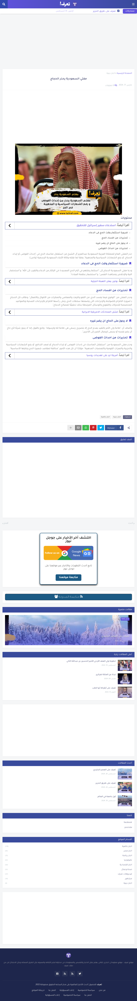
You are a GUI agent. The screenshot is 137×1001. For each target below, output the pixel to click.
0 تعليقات (109, 86)
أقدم (6, 523)
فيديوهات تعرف (68, 874)
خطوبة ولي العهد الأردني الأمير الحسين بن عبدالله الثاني (91, 661)
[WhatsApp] (85, 427)
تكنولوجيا (68, 860)
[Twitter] (100, 427)
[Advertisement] (68, 41)
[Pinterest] (93, 427)
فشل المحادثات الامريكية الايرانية (100, 312)
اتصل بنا (52, 990)
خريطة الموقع (38, 990)
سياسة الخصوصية (86, 990)
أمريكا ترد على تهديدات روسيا (102, 355)
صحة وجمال (68, 870)
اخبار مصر (68, 851)
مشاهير (68, 879)
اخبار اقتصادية (68, 865)
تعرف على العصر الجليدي (115, 636)
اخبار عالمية (105, 417)
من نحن (102, 990)
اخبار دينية (111, 73)
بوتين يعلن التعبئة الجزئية (104, 281)
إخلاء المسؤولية (67, 990)
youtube (128, 828)
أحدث (130, 523)
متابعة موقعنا (68, 577)
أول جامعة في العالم (105, 11)
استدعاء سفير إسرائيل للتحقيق (96, 225)
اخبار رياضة (68, 856)
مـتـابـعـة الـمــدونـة (69, 597)
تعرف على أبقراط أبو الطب (104, 688)
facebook (128, 823)
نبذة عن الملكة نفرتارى (106, 675)
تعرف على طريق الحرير (106, 783)
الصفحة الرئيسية (124, 73)
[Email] (78, 427)
